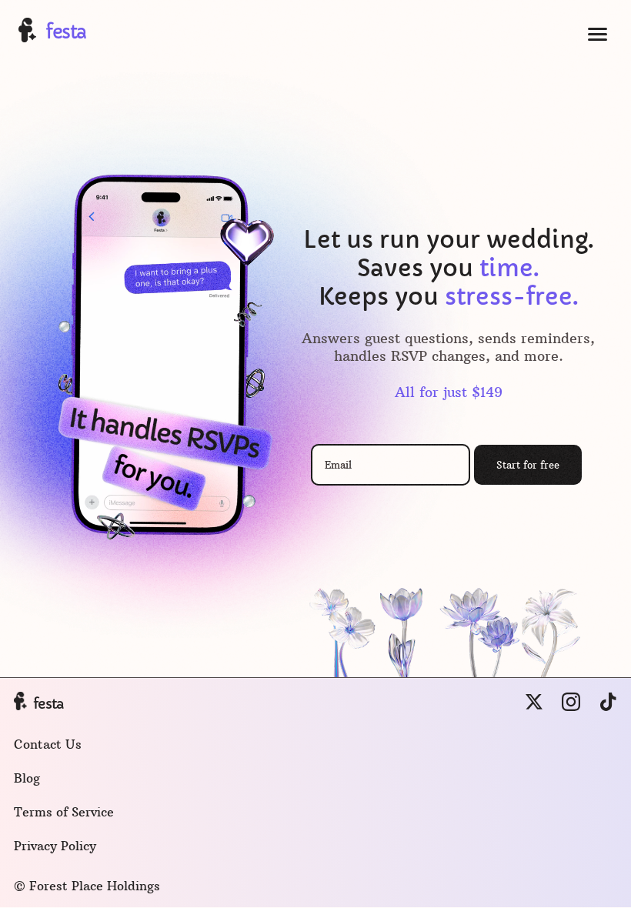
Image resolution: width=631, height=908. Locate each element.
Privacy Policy (55, 845)
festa (65, 32)
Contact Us (48, 744)
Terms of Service (64, 812)
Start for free (527, 465)
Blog (27, 778)
